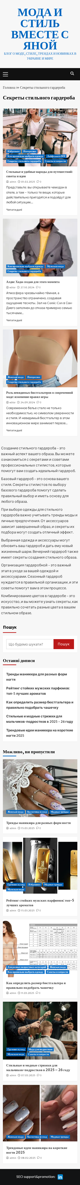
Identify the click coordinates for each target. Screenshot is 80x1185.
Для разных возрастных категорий (27, 967)
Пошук (10, 627)
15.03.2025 (28, 828)
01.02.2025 (28, 181)
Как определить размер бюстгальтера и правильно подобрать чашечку (39, 704)
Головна (9, 87)
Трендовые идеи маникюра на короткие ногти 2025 (39, 732)
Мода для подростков (40, 1049)
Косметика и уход (37, 811)
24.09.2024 (27, 402)
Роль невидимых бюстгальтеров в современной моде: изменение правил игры (39, 395)
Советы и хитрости (55, 161)
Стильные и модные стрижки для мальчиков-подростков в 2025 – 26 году (39, 718)
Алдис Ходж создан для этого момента (33, 282)
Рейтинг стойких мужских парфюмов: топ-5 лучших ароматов (38, 690)
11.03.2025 (27, 993)
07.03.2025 (28, 1075)
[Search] (72, 73)
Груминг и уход (16, 884)
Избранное (14, 151)
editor (13, 287)
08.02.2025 (28, 1157)
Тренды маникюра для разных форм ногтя (36, 676)
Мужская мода (55, 266)
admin (13, 181)
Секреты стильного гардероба (24, 161)
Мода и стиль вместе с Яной (40, 28)
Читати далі (14, 209)
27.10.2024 (27, 287)
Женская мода (16, 377)
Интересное (29, 151)
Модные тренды (60, 811)
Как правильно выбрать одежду (25, 156)
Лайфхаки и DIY (56, 156)
